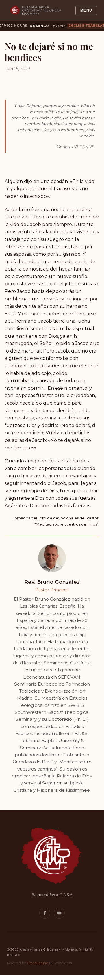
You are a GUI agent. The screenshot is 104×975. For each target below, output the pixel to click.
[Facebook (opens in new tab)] (44, 913)
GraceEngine (37, 963)
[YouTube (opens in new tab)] (59, 913)
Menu (86, 10)
